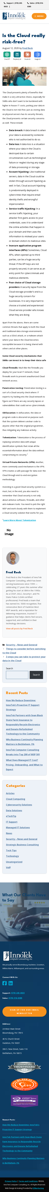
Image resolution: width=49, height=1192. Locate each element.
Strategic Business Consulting (22, 844)
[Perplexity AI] (17, 54)
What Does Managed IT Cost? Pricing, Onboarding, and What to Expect (24, 765)
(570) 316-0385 (15, 998)
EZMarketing (38, 1188)
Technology (12, 856)
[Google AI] (37, 54)
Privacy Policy (11, 1181)
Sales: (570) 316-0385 (35, 5)
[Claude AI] (27, 54)
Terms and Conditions (28, 1181)
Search (9, 668)
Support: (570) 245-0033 (13, 5)
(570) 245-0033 (18, 993)
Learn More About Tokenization (19, 520)
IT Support (11, 821)
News (9, 833)
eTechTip (11, 816)
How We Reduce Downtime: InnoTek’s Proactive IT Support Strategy (22, 705)
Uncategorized (14, 861)
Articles (10, 793)
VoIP (8, 867)
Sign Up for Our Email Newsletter (24, 1011)
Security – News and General (21, 644)
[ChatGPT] (6, 54)
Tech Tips (11, 850)
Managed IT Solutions (18, 827)
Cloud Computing (15, 798)
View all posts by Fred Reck (19, 628)
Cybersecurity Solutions (19, 804)
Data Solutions (14, 810)
